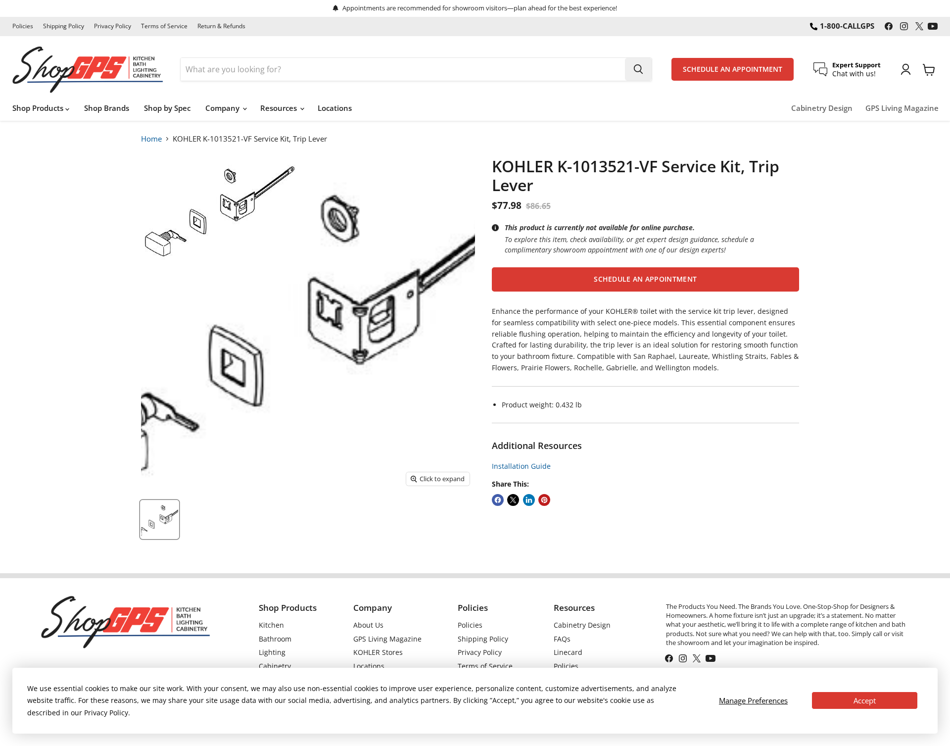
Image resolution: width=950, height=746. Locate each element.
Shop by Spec (167, 108)
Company (223, 108)
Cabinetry (275, 666)
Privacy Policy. (107, 712)
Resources (279, 108)
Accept (865, 700)
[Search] (638, 69)
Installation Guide (521, 466)
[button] (645, 279)
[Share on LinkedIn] (529, 500)
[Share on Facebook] (498, 500)
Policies (22, 26)
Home (151, 139)
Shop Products (38, 108)
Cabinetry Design (822, 108)
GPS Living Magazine (902, 108)
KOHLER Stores (378, 652)
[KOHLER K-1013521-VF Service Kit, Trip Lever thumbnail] (159, 519)
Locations (335, 108)
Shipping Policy (63, 26)
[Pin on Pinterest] (544, 500)
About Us (368, 625)
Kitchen (271, 625)
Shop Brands (106, 108)
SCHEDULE (732, 69)
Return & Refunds (221, 26)
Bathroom (275, 639)
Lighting (272, 652)
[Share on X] (513, 500)
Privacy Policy (112, 26)
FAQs (562, 639)
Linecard (568, 652)
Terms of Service (164, 26)
